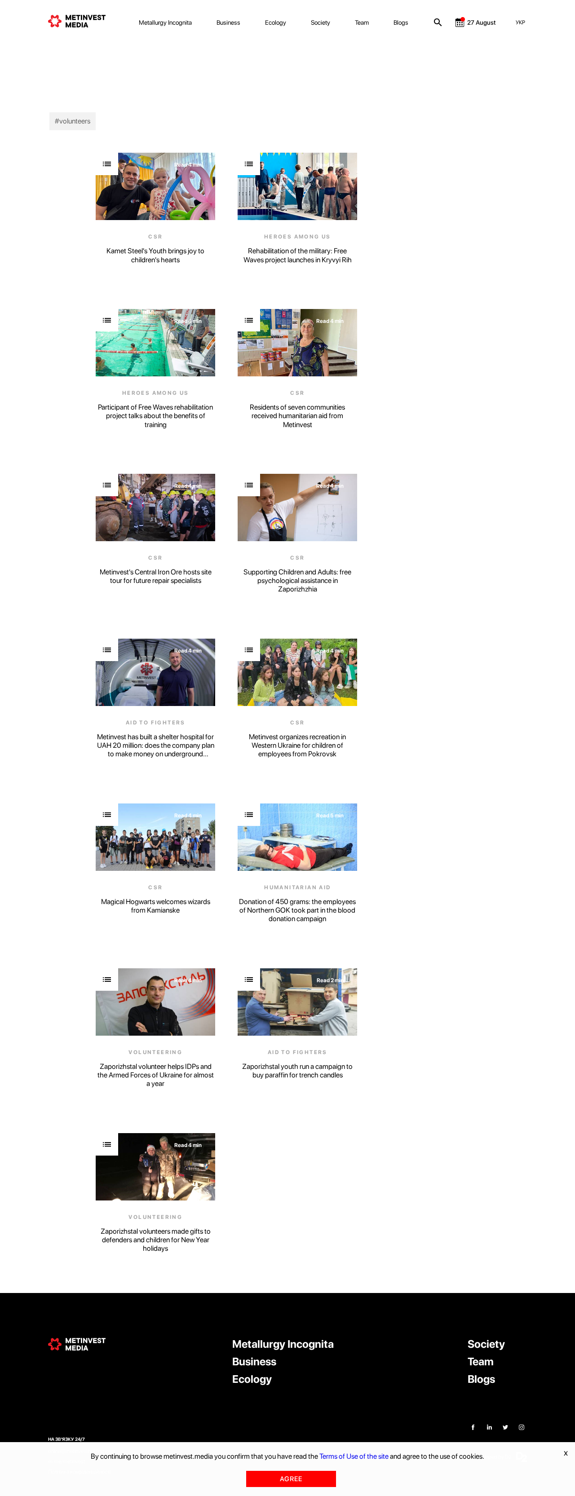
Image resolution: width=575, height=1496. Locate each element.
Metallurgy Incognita (165, 22)
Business (228, 22)
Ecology (275, 22)
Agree (291, 1479)
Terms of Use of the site (354, 1456)
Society (320, 22)
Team (362, 22)
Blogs (401, 22)
